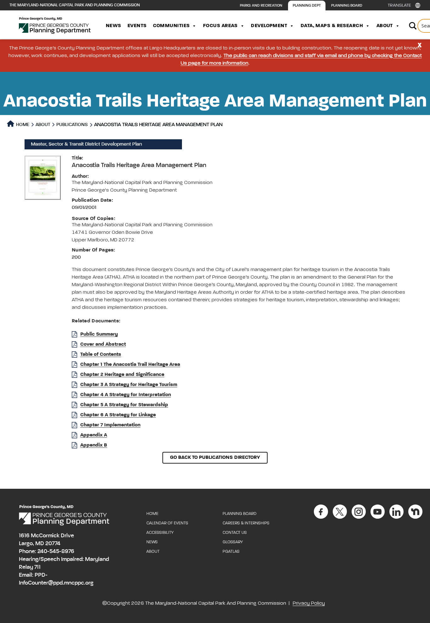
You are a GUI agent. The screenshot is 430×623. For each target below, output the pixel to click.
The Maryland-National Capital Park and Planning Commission (74, 5)
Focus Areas (220, 25)
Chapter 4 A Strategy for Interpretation (125, 394)
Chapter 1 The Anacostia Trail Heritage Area (130, 364)
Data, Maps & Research (332, 25)
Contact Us (235, 533)
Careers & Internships (246, 523)
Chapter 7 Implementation (110, 425)
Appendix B (93, 445)
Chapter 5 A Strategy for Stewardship (124, 404)
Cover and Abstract (103, 344)
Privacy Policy (309, 603)
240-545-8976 (55, 551)
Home (22, 124)
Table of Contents (100, 354)
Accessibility (159, 533)
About (384, 25)
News (113, 25)
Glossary (233, 542)
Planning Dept (307, 6)
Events (137, 25)
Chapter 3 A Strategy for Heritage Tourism (128, 384)
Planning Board (346, 6)
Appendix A (93, 435)
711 (37, 567)
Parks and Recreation (261, 6)
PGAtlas (231, 552)
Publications (72, 124)
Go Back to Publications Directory (215, 457)
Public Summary (99, 334)
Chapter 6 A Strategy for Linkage (118, 415)
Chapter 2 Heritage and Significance (122, 374)
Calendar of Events (167, 523)
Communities (171, 25)
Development (269, 25)
